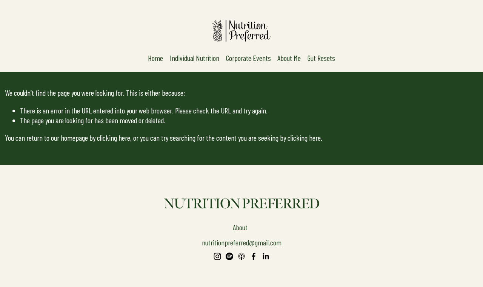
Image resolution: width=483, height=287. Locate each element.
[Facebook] (253, 256)
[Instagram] (217, 256)
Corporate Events (248, 57)
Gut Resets (321, 57)
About (240, 227)
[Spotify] (229, 256)
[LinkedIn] (265, 256)
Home (155, 57)
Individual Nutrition (194, 57)
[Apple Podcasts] (241, 256)
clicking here (113, 137)
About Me (289, 57)
